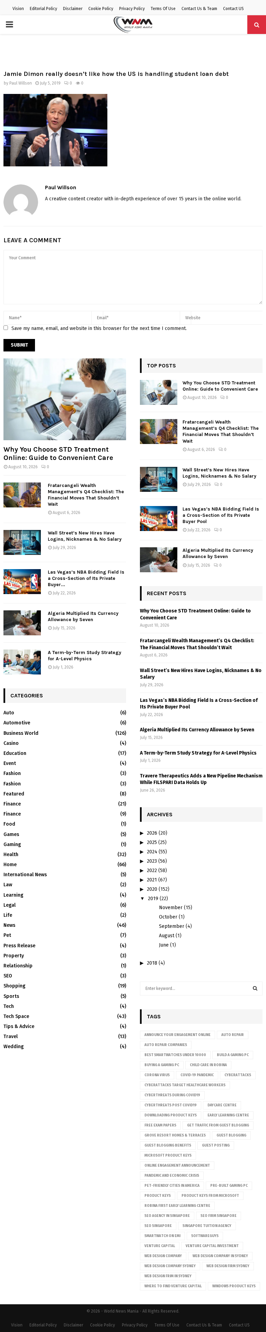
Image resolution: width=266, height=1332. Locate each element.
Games (11, 834)
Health (10, 854)
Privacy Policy (132, 8)
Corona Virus (157, 1075)
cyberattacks (237, 1075)
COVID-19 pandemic (197, 1075)
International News (25, 875)
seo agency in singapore (167, 1216)
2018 (152, 963)
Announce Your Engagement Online (177, 1035)
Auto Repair (232, 1035)
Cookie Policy (100, 8)
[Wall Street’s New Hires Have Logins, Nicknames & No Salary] (22, 542)
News (9, 925)
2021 (152, 880)
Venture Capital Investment (212, 1246)
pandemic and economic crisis (171, 1176)
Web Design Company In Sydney (220, 1256)
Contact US (233, 8)
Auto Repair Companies (165, 1045)
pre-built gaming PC (229, 1186)
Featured (13, 794)
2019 (153, 899)
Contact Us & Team (199, 8)
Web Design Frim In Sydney (168, 1276)
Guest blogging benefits (167, 1145)
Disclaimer (72, 8)
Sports (11, 996)
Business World (20, 733)
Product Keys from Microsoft (210, 1196)
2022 (152, 870)
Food (9, 824)
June (164, 945)
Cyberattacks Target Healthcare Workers (184, 1085)
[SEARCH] (255, 988)
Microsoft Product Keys (168, 1155)
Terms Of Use (163, 8)
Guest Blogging (231, 1135)
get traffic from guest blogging (218, 1125)
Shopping (14, 986)
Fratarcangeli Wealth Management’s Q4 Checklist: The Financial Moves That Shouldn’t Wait (86, 494)
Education (14, 753)
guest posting (216, 1145)
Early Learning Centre (228, 1115)
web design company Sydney (170, 1266)
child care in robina (208, 1065)
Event (9, 763)
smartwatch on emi (162, 1236)
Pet (7, 935)
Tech (8, 1006)
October (168, 917)
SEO (7, 976)
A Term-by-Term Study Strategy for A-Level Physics (84, 656)
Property (13, 956)
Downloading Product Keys (170, 1115)
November (171, 908)
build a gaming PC (233, 1055)
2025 (152, 842)
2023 (152, 861)
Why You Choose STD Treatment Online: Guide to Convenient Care (58, 453)
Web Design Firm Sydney (227, 1266)
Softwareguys (205, 1236)
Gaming (12, 844)
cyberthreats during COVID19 (172, 1095)
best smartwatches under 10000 (175, 1055)
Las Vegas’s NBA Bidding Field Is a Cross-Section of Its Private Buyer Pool (221, 515)
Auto (8, 713)
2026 (152, 833)
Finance (12, 804)
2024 (152, 852)
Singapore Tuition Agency (207, 1226)
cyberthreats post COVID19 (170, 1105)
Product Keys (157, 1196)
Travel (10, 1036)
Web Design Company (163, 1256)
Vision (18, 8)
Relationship (18, 966)
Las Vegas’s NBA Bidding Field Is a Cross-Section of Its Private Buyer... (86, 578)
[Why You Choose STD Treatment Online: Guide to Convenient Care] (64, 399)
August (166, 936)
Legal (9, 905)
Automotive (16, 723)
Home (10, 865)
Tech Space (16, 1016)
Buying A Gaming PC (161, 1065)
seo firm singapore (219, 1216)
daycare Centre (222, 1105)
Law (7, 885)
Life (7, 915)
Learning (13, 895)
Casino (11, 743)
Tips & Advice (18, 1026)
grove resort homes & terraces (175, 1135)
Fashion (12, 773)
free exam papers (160, 1125)
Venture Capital (159, 1246)
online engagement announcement (177, 1166)
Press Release (19, 946)
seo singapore (158, 1226)
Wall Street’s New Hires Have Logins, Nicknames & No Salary (85, 536)
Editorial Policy (43, 8)
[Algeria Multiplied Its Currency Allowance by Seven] (22, 622)
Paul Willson (20, 83)
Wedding (13, 1047)
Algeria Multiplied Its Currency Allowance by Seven (83, 616)
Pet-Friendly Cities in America (172, 1186)
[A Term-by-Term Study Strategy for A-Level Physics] (22, 662)
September (171, 926)
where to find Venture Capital (173, 1286)
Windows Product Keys (234, 1286)
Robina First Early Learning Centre (177, 1206)
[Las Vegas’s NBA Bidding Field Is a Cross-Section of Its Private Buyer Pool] (22, 581)
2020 (152, 889)
